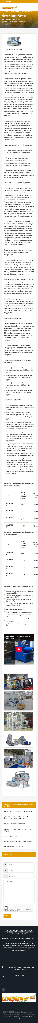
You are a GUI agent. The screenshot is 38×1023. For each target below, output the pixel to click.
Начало (4, 20)
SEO (19, 1019)
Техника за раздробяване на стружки (18, 811)
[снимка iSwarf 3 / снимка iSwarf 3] (18, 721)
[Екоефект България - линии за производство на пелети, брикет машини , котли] (10, 7)
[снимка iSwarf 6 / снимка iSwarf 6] (18, 780)
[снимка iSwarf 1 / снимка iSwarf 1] (18, 682)
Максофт (30, 1016)
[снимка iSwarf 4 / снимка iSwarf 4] (18, 740)
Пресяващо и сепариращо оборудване (18, 841)
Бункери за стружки (11, 836)
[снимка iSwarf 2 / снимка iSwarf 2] (18, 701)
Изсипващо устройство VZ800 (15, 824)
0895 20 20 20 (9, 1)
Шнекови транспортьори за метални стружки (17, 830)
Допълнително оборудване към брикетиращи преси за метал (16, 818)
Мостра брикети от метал (13, 846)
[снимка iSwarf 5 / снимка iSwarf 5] (18, 758)
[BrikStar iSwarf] (13, 42)
